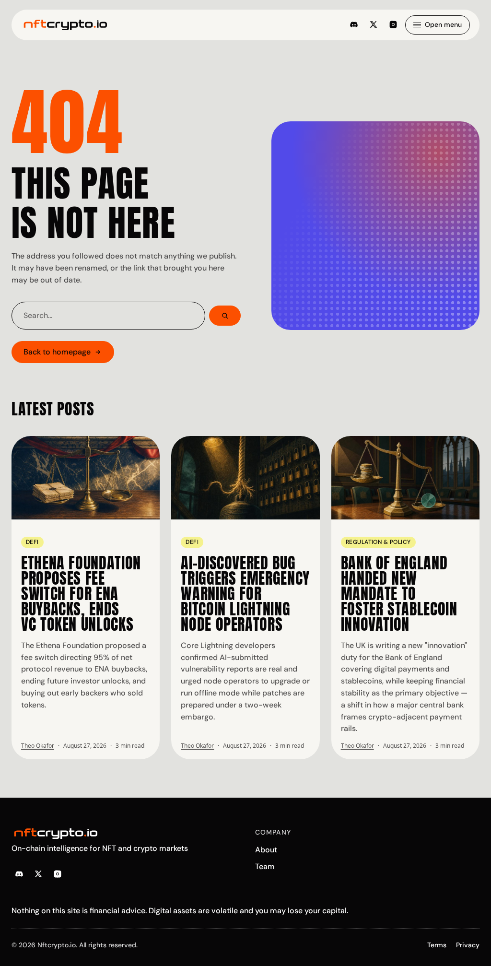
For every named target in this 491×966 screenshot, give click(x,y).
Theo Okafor (37, 746)
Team (265, 866)
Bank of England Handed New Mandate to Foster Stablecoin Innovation (399, 593)
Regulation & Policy (378, 542)
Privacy (467, 945)
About (266, 850)
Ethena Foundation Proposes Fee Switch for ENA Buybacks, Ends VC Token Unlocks (81, 593)
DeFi (32, 542)
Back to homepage (57, 352)
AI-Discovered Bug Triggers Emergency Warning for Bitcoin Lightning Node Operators (245, 593)
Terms (436, 945)
